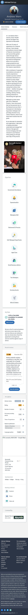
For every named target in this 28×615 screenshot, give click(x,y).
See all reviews (14, 389)
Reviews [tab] (14, 27)
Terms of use (4, 546)
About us (3, 543)
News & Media (4, 552)
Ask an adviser (20, 548)
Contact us (4, 550)
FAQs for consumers (22, 545)
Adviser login (19, 562)
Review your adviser (22, 543)
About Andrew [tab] (5, 27)
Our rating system (5, 545)
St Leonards (4, 568)
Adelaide (3, 564)
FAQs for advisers (20, 560)
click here (12, 598)
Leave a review (9, 22)
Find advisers (20, 546)
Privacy (3, 548)
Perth (2, 566)
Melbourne (4, 558)
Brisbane (3, 562)
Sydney (3, 560)
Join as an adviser (20, 558)
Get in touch (21, 22)
